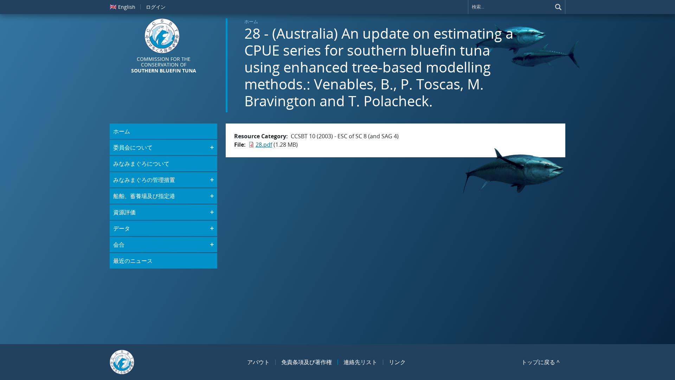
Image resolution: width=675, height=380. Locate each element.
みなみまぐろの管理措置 (144, 180)
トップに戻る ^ (540, 362)
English (122, 7)
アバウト (258, 362)
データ (121, 228)
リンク (397, 362)
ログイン (156, 7)
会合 (118, 244)
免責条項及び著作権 (306, 362)
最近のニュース (133, 261)
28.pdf (264, 144)
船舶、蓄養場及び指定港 (144, 196)
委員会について (133, 147)
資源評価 (124, 212)
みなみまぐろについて (141, 163)
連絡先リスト (360, 362)
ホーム (251, 21)
